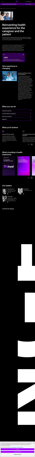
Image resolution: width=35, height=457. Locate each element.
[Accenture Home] (16, 1)
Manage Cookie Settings (17, 454)
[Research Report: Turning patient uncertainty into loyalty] (8, 166)
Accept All (17, 449)
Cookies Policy (14, 447)
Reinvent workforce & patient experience (9, 4)
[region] (17, 449)
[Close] (34, 443)
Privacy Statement (20, 447)
